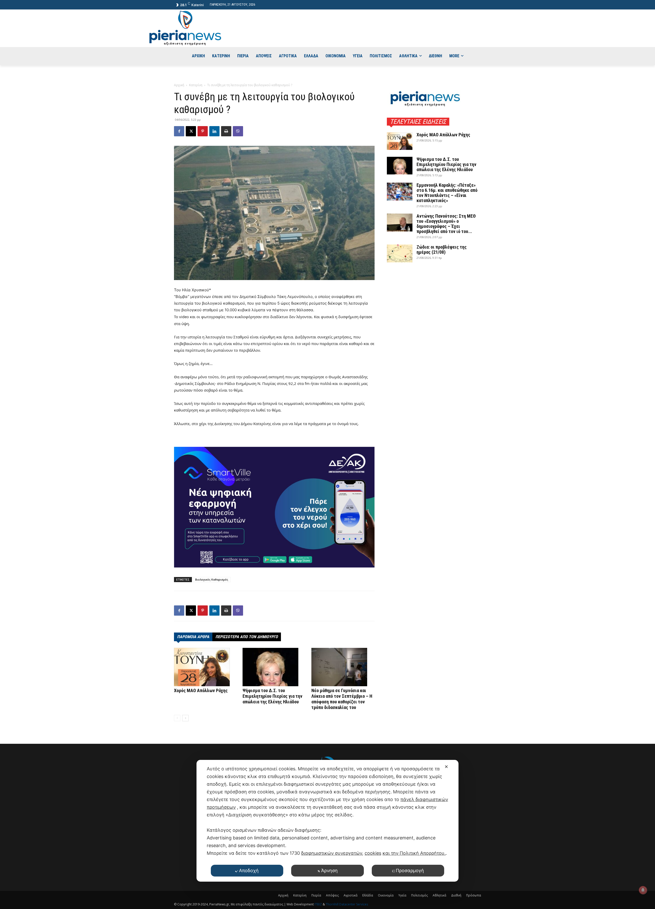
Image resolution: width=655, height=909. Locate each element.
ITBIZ (318, 904)
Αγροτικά (350, 895)
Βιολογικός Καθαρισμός (211, 579)
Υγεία (402, 895)
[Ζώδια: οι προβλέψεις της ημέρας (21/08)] (399, 253)
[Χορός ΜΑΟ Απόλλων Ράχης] (205, 667)
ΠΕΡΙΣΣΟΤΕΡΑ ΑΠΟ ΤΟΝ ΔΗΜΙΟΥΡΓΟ (246, 636)
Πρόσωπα (473, 895)
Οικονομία (386, 895)
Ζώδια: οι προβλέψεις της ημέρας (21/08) (442, 249)
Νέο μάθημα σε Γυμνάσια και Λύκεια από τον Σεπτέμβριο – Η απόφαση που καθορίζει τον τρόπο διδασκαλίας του (341, 699)
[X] (191, 131)
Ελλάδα (367, 895)
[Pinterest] (203, 131)
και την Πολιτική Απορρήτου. (414, 853)
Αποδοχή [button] (249, 870)
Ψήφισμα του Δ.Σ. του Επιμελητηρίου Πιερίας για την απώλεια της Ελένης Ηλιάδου (272, 696)
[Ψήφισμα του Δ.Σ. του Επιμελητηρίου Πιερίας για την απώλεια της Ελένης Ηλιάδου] (274, 667)
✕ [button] (446, 766)
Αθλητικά (439, 895)
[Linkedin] (214, 131)
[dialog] (327, 821)
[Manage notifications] (643, 890)
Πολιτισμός (419, 895)
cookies (373, 853)
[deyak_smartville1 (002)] (274, 507)
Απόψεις (332, 895)
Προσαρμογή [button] (410, 870)
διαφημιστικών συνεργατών (331, 853)
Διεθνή (456, 895)
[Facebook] (179, 131)
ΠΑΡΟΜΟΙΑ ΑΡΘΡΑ (193, 636)
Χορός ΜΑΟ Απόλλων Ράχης (201, 690)
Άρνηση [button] (329, 870)
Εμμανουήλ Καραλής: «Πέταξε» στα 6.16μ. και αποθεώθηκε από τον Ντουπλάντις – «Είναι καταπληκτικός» (447, 192)
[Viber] (238, 131)
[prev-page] (177, 718)
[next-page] (185, 718)
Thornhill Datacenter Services (347, 904)
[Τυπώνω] (226, 131)
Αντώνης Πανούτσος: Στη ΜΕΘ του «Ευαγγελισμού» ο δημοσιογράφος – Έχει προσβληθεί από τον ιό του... (446, 223)
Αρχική (179, 85)
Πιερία (316, 895)
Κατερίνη (195, 85)
